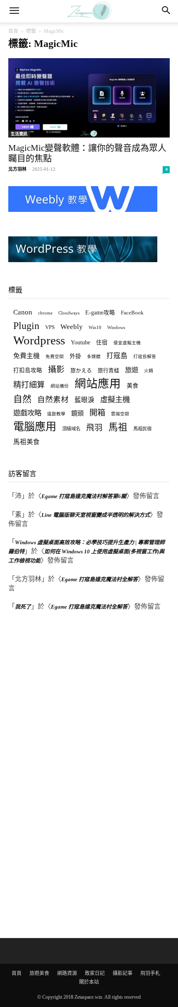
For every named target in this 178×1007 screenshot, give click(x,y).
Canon (22, 312)
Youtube (80, 342)
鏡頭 (77, 413)
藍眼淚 (84, 399)
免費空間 (55, 356)
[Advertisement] (70, 775)
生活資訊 (19, 134)
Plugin (26, 326)
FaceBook (132, 312)
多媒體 (94, 356)
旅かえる (81, 370)
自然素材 (53, 399)
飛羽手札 (150, 973)
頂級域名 (71, 428)
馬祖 (117, 427)
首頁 (13, 31)
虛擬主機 (115, 399)
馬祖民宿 (142, 428)
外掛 (75, 356)
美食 (132, 385)
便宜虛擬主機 (127, 343)
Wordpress (39, 340)
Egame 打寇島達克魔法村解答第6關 (83, 496)
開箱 (97, 412)
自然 (22, 399)
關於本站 (89, 982)
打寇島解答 (144, 356)
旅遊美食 (39, 973)
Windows (116, 327)
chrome (45, 312)
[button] (14, 11)
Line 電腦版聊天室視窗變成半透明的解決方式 (95, 515)
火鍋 (148, 370)
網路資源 (67, 973)
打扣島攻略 (27, 370)
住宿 (102, 342)
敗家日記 (95, 973)
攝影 (56, 369)
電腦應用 (34, 426)
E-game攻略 (100, 312)
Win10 (95, 327)
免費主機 (26, 355)
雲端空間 (120, 414)
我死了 (23, 607)
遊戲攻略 (27, 413)
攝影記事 (122, 973)
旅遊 (131, 370)
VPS (50, 327)
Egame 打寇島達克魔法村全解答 (99, 579)
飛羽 (94, 427)
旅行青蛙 (108, 370)
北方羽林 (17, 169)
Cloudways (68, 313)
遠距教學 (56, 414)
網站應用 (98, 383)
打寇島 (116, 356)
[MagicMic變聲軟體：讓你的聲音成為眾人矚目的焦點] (89, 98)
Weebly (71, 327)
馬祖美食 (26, 441)
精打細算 (29, 385)
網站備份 (60, 386)
